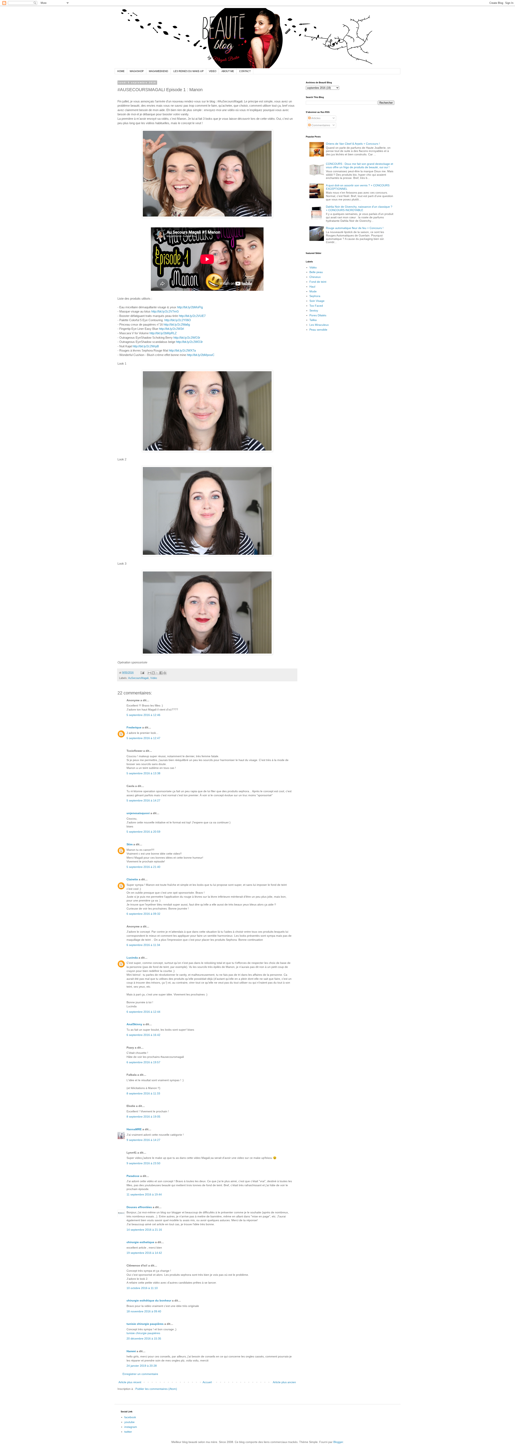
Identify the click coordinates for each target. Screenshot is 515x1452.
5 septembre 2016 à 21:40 (143, 866)
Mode (313, 291)
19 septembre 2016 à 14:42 (144, 1252)
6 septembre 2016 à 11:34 (143, 945)
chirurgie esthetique (140, 1242)
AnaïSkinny (134, 1024)
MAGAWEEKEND (158, 71)
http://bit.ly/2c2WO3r (186, 337)
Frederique (134, 727)
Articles (315, 118)
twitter (128, 1431)
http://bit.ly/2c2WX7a (182, 350)
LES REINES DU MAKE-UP (188, 71)
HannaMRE (134, 1129)
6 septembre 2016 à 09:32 (143, 913)
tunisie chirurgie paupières (145, 1323)
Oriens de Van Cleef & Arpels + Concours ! (353, 143)
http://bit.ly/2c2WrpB (146, 346)
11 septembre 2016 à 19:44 (144, 1194)
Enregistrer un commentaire (140, 1374)
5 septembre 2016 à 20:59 (143, 831)
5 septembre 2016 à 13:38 (143, 773)
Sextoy (313, 310)
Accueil (207, 1382)
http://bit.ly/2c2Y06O (177, 320)
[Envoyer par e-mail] (149, 673)
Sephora (314, 296)
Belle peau (316, 272)
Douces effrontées (139, 1207)
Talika (313, 320)
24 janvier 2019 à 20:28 (142, 1365)
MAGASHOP (137, 71)
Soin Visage (316, 300)
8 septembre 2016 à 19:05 (143, 1116)
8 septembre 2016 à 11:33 (143, 1093)
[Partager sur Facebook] (161, 673)
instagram (130, 1426)
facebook (130, 1417)
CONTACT (245, 71)
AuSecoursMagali (138, 678)
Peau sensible (318, 329)
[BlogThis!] (153, 673)
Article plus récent (129, 1382)
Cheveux (315, 276)
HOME (121, 71)
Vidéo (153, 678)
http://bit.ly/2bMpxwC (200, 355)
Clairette (132, 879)
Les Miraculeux (319, 324)
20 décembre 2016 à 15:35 (144, 1338)
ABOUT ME (227, 71)
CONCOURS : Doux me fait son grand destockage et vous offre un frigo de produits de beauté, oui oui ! (359, 165)
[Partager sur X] (157, 673)
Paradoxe (133, 1176)
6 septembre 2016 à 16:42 (143, 1034)
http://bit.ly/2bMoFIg (190, 307)
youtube (129, 1422)
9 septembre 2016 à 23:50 (143, 1163)
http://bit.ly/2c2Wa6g (177, 324)
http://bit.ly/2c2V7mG (165, 311)
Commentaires (320, 125)
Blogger (338, 1442)
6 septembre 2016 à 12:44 (143, 1011)
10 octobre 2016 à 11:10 (142, 1288)
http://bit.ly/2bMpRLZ (163, 333)
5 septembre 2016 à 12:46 (143, 715)
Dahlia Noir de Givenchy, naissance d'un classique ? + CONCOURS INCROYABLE (359, 208)
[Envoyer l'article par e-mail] (142, 672)
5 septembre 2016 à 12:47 (143, 738)
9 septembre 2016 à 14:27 (143, 1140)
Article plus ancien (284, 1382)
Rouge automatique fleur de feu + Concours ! (354, 228)
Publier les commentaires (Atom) (156, 1388)
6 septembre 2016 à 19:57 (143, 1062)
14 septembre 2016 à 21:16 (144, 1229)
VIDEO (212, 71)
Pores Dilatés (317, 315)
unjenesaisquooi (138, 813)
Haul (312, 286)
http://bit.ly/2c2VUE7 (192, 316)
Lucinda (132, 957)
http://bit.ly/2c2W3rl (171, 328)
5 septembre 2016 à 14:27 (143, 800)
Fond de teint (317, 281)
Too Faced (316, 305)
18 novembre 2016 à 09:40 (144, 1311)
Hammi (131, 1351)
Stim (130, 844)
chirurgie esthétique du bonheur (149, 1300)
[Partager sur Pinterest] (165, 673)
